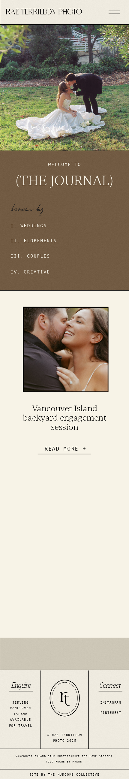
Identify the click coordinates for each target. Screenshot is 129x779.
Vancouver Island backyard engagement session (65, 417)
